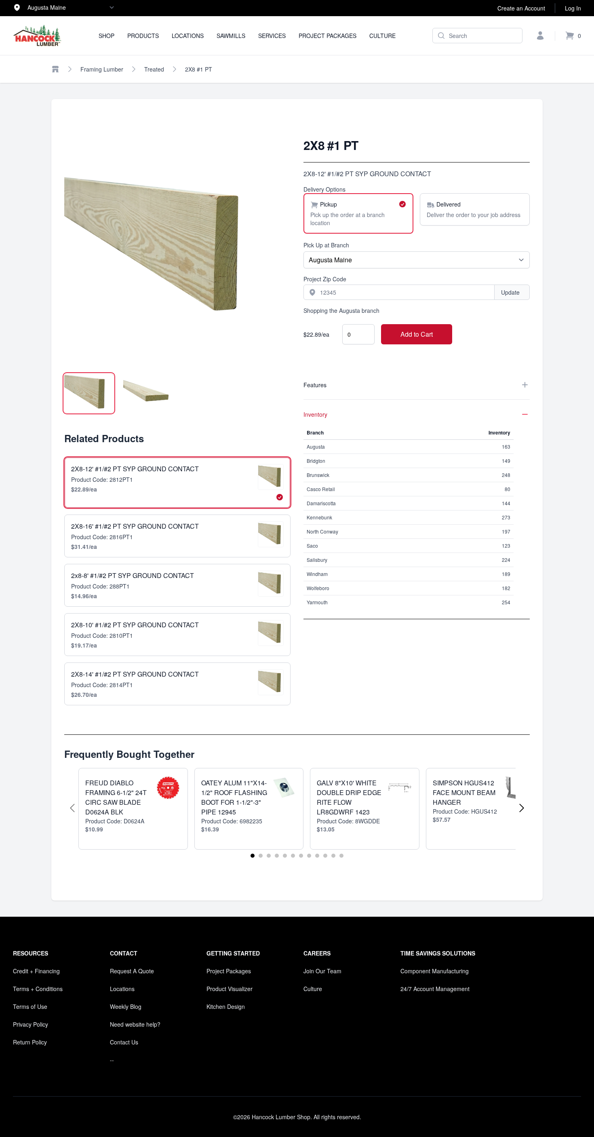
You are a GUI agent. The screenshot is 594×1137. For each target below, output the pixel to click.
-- (112, 1060)
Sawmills (231, 36)
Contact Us (124, 1042)
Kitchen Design (225, 1006)
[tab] (89, 393)
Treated (154, 69)
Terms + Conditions (38, 989)
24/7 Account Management (435, 989)
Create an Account (521, 8)
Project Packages (327, 36)
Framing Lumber (101, 69)
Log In (573, 8)
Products (143, 36)
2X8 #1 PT (198, 69)
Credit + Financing (36, 971)
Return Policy (30, 1042)
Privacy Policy (30, 1024)
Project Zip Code (324, 279)
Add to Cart (416, 334)
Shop (106, 36)
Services (272, 36)
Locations (188, 36)
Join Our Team (322, 971)
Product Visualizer (229, 989)
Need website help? (135, 1024)
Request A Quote (132, 971)
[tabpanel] (177, 251)
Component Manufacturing (434, 971)
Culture (382, 36)
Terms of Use (30, 1006)
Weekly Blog (125, 1006)
